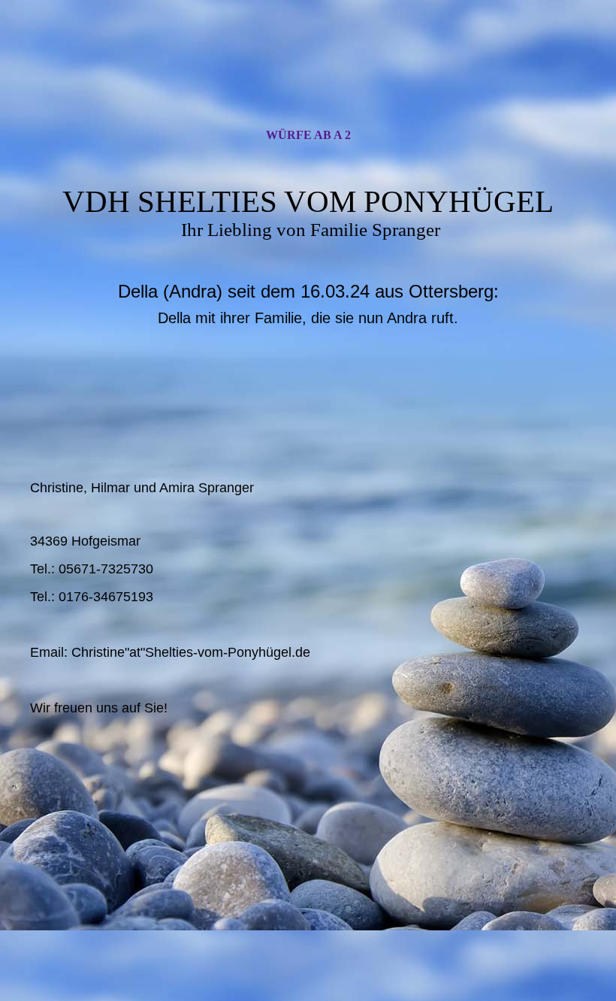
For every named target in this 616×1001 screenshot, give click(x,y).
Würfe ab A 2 (308, 135)
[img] (308, 77)
